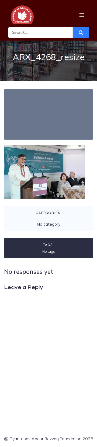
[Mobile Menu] (81, 14)
